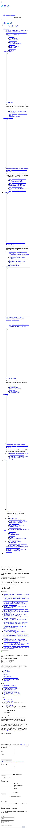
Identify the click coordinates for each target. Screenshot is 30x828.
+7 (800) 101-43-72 (13, 25)
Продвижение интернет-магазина (17, 191)
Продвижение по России (15, 187)
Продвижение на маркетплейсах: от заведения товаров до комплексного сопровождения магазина (15, 319)
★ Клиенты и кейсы (14, 38)
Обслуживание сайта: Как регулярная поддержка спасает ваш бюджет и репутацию (15, 609)
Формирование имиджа (15, 388)
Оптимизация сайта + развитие (17, 185)
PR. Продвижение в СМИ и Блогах (12, 693)
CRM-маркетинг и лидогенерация (11, 695)
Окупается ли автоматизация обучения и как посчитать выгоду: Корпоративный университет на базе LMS (16, 598)
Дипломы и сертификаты (15, 43)
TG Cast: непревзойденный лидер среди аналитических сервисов (13, 629)
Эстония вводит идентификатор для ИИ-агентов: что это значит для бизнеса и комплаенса (15, 601)
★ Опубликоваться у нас (15, 541)
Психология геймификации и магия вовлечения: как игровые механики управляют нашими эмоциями (15, 623)
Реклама (11, 537)
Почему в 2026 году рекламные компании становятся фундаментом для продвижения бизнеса (16, 645)
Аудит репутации (13, 264)
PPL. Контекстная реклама (10, 691)
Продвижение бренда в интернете (17, 111)
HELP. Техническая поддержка (11, 692)
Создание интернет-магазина (13, 511)
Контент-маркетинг (11, 378)
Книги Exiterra (13, 41)
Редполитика (12, 542)
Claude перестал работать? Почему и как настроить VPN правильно (16, 33)
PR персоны (12, 390)
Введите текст (17, 17)
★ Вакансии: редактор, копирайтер (18, 544)
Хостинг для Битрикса (14, 526)
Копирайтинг (9, 102)
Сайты (5, 460)
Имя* (15, 787)
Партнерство (12, 47)
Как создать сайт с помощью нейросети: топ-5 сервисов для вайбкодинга (14, 604)
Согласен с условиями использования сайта (13, 761)
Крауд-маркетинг (13, 387)
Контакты (11, 37)
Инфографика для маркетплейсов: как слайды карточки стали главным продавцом (14, 615)
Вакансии (5, 670)
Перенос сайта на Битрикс (15, 522)
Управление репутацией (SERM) (17, 538)
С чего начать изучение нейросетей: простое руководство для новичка (14, 627)
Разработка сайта (13, 518)
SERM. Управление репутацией (11, 688)
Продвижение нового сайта (16, 184)
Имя (15, 767)
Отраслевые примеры (14, 116)
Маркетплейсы (7, 266)
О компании (6, 671)
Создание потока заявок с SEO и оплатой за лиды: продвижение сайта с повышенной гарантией (17, 170)
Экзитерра (6, 29)
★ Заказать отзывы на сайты (16, 256)
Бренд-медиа (12, 386)
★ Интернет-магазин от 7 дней (17, 520)
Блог (4, 530)
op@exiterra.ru (9, 705)
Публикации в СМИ (14, 392)
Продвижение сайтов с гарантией (17, 183)
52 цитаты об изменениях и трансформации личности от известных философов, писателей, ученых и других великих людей (15, 641)
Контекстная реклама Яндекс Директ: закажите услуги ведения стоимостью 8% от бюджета (17, 446)
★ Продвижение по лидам (15, 181)
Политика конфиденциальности (15, 730)
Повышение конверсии (15, 528)
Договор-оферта (7, 676)
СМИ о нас (12, 45)
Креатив (11, 533)
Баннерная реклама (14, 459)
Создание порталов (14, 524)
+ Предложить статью (14, 545)
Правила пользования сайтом (10, 678)
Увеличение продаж (14, 534)
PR (4, 327)
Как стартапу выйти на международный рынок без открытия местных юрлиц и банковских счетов (16, 634)
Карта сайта (6, 680)
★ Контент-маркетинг (14, 384)
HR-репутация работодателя (16, 262)
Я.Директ (5, 394)
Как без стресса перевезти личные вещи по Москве (16, 643)
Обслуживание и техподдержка (17, 525)
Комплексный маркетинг (9, 685)
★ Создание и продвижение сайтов (18, 521)
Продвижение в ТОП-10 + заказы (17, 179)
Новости (11, 50)
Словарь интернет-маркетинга (11, 679)
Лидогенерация (13, 112)
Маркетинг (12, 536)
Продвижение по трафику (15, 180)
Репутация (6, 192)
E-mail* (16, 783)
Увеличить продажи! (8, 51)
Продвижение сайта (14, 540)
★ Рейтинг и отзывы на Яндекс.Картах (19, 254)
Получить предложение (9, 15)
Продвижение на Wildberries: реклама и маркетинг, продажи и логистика (19, 325)
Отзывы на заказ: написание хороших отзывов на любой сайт (15, 243)
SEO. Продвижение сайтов (10, 687)
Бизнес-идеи (12, 532)
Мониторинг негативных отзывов (17, 261)
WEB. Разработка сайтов (9, 689)
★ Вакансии (12, 49)
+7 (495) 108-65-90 (13, 26)
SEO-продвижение (8, 118)
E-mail (15, 770)
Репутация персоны (14, 265)
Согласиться (4, 730)
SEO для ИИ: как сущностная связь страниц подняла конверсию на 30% (14, 632)
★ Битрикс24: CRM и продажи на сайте (19, 529)
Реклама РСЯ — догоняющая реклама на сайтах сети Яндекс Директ (18, 457)
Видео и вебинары (14, 46)
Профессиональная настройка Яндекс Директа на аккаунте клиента (18, 454)
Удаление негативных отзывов (17, 257)
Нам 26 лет (12, 42)
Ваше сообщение (17, 774)
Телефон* (15, 792)
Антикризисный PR (14, 391)
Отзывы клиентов (13, 39)
